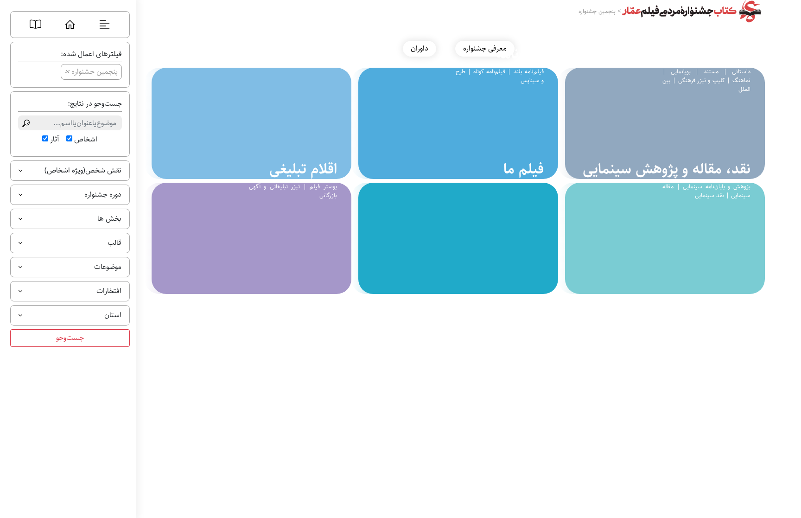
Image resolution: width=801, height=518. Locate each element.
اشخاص (85, 139)
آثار (54, 139)
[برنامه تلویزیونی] (248, 123)
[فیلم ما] (454, 238)
